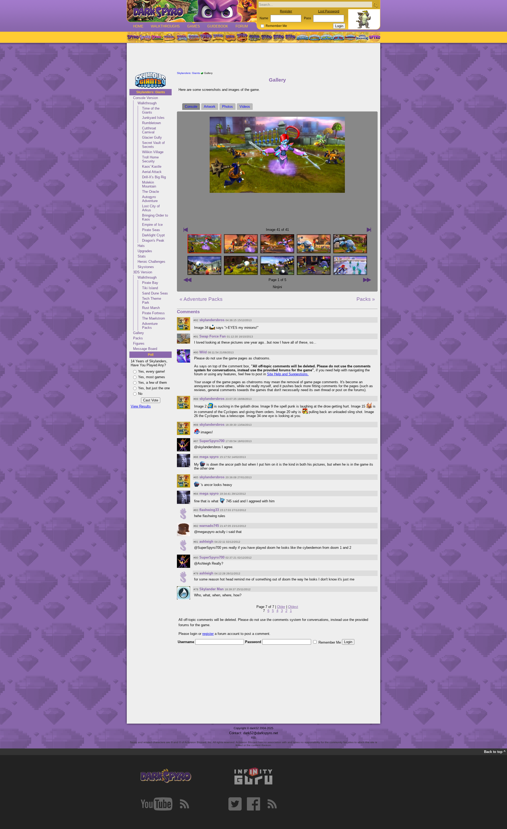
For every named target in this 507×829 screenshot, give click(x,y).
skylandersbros (211, 320)
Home (138, 26)
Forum (242, 26)
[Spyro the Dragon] (145, 37)
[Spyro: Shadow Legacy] (254, 37)
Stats (142, 256)
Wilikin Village (152, 152)
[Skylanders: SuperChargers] (350, 37)
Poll (150, 355)
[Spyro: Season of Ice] (181, 37)
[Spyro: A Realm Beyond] (374, 37)
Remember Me (276, 25)
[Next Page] (367, 280)
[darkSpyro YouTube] (156, 804)
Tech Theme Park (151, 301)
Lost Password (328, 11)
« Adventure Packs (201, 299)
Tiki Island (150, 288)
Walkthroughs (165, 26)
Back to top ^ (495, 752)
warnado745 (209, 526)
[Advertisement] (253, 57)
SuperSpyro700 (211, 441)
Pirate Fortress (153, 313)
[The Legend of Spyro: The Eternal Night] (279, 37)
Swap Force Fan (212, 336)
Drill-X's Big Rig (154, 177)
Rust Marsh (151, 308)
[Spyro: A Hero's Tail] (242, 37)
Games (193, 26)
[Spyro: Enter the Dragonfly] (206, 37)
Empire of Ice (152, 225)
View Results (141, 406)
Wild (203, 352)
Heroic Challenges (151, 262)
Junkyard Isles (153, 118)
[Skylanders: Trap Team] (338, 37)
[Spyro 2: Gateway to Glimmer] (157, 37)
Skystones (146, 267)
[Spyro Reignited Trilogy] (133, 37)
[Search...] (375, 5)
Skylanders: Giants (150, 92)
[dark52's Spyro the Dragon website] (192, 11)
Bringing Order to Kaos (155, 217)
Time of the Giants (150, 110)
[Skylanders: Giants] (315, 37)
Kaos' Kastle (151, 166)
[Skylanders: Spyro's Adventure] (303, 37)
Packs (138, 338)
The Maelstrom (153, 318)
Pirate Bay (150, 283)
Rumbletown (151, 123)
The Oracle (150, 192)
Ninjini (277, 287)
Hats (141, 246)
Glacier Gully (152, 137)
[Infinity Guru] (253, 776)
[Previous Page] (187, 280)
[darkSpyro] (165, 776)
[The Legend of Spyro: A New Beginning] (266, 37)
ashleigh (206, 542)
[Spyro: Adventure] (218, 37)
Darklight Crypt (153, 235)
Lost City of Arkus (151, 208)
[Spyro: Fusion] (230, 37)
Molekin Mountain (149, 184)
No (140, 394)
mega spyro (209, 457)
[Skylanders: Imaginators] (362, 37)
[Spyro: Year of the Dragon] (169, 37)
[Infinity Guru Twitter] (235, 804)
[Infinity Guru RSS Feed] (272, 804)
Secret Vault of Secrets (153, 145)
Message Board (145, 349)
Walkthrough (147, 103)
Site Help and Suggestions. (288, 374)
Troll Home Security (150, 159)
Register (286, 11)
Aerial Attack (152, 172)
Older (281, 607)
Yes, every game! (151, 371)
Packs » (365, 299)
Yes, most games (151, 377)
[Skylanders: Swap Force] (326, 37)
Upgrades (145, 251)
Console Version (145, 98)
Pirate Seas (151, 230)
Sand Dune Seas (155, 293)
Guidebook (217, 26)
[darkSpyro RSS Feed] (184, 804)
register (208, 634)
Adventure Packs (150, 326)
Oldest (293, 607)
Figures (138, 343)
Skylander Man (211, 589)
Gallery (138, 333)
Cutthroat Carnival (149, 130)
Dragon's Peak (153, 240)
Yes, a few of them (152, 383)
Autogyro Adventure (150, 199)
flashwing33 (209, 510)
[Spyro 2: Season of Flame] (193, 37)
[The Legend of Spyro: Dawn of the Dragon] (291, 37)
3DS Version (142, 272)
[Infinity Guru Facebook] (253, 804)
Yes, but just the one (154, 388)
